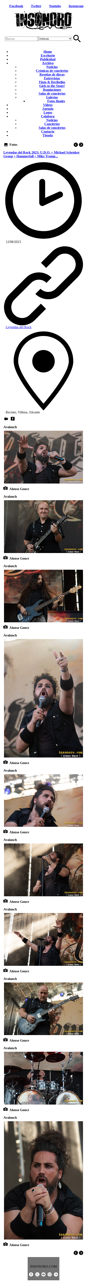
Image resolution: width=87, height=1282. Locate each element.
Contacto (47, 131)
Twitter (36, 6)
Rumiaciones (52, 89)
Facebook (16, 6)
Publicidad (48, 59)
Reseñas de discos (52, 74)
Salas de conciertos (52, 93)
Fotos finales (56, 101)
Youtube (55, 6)
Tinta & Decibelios (52, 82)
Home (48, 51)
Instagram (76, 6)
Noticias (52, 67)
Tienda (48, 135)
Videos (48, 105)
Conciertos (52, 124)
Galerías (52, 97)
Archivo (48, 63)
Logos (48, 112)
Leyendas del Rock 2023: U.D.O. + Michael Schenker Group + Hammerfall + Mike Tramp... (41, 154)
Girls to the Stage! (52, 86)
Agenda (47, 108)
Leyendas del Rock (18, 327)
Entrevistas (52, 78)
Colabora (47, 116)
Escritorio (48, 55)
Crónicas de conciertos (52, 70)
